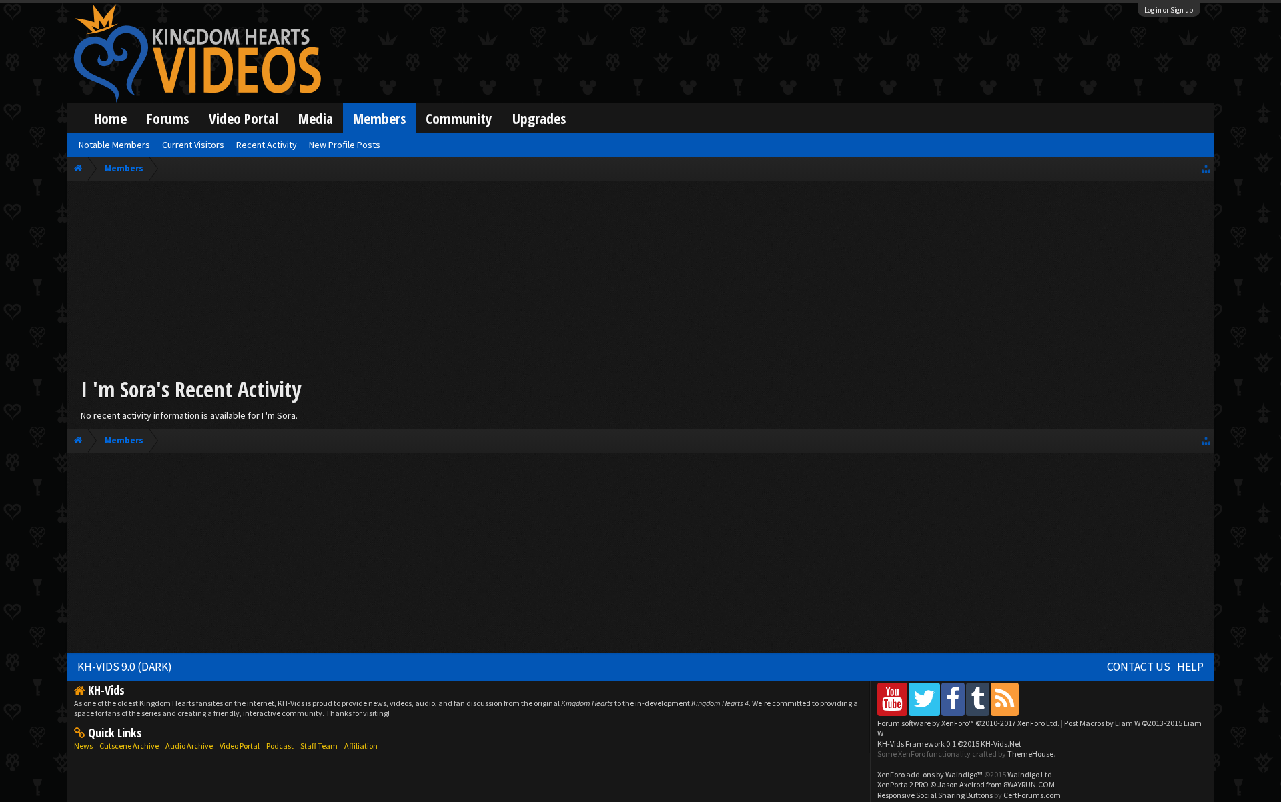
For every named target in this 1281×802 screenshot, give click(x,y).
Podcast (280, 746)
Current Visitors (193, 145)
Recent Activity (266, 145)
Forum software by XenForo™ (968, 723)
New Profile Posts (344, 145)
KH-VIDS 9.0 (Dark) (124, 666)
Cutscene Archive (129, 746)
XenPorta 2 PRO (903, 784)
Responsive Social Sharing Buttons (935, 795)
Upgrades (539, 118)
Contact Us (1138, 666)
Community (459, 118)
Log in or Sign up (1169, 10)
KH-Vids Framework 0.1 (949, 744)
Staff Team (319, 746)
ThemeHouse (1030, 754)
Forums (168, 118)
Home (110, 118)
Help (1190, 666)
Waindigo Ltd (1029, 774)
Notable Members (114, 145)
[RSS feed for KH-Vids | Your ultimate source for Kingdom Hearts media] (1004, 699)
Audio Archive (189, 746)
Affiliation (361, 746)
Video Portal (243, 118)
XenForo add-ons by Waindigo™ (930, 774)
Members (379, 118)
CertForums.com (1032, 795)
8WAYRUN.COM (1029, 784)
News (83, 746)
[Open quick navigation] (1206, 168)
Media (315, 118)
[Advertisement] (640, 281)
